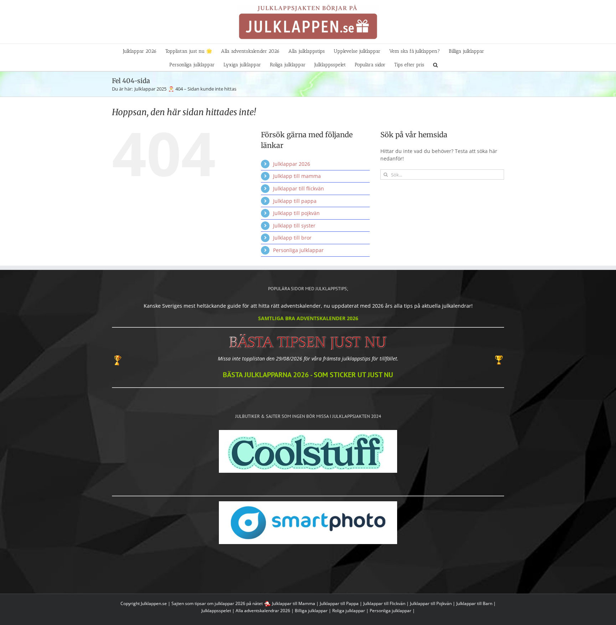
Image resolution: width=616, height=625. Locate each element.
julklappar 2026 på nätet (239, 603)
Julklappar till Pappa (339, 603)
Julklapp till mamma (297, 176)
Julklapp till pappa (295, 201)
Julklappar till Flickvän (384, 603)
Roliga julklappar (348, 611)
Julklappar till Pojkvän (431, 603)
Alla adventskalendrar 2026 (263, 611)
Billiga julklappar (311, 611)
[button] (435, 64)
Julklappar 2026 (291, 163)
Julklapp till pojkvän (296, 213)
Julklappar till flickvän (298, 188)
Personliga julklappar (298, 250)
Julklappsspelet (216, 611)
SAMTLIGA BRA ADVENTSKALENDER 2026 (308, 318)
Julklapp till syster (294, 225)
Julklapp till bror (292, 237)
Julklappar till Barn (474, 603)
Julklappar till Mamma (293, 603)
